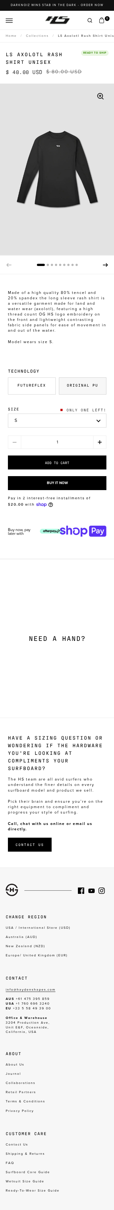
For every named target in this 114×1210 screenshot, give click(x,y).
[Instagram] (103, 891)
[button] (105, 265)
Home (11, 36)
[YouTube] (93, 891)
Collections (37, 36)
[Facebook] (83, 891)
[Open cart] (101, 20)
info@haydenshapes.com (30, 989)
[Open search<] (89, 20)
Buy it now (57, 483)
